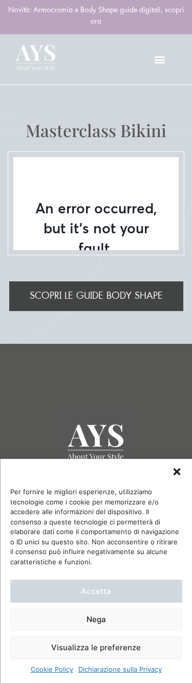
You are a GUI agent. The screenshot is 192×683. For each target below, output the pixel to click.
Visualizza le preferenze (96, 647)
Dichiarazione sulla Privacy (120, 669)
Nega (96, 619)
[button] (177, 472)
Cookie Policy (52, 669)
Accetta (96, 591)
